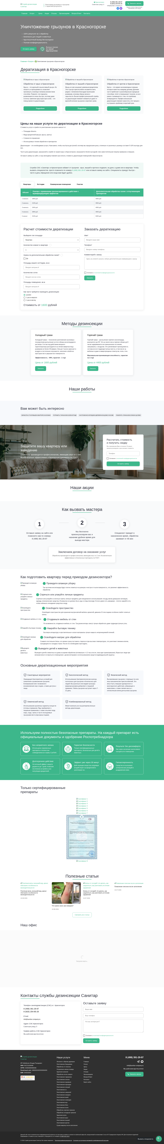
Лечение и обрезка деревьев (66, 1061)
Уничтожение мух (62, 1102)
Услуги (32, 13)
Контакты (87, 13)
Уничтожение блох (62, 1105)
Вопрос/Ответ (76, 13)
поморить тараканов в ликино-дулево (128, 415)
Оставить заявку (28, 49)
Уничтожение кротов (63, 1123)
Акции (47, 13)
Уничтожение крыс (62, 1117)
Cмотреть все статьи (82, 915)
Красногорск (99, 2)
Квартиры (27, 184)
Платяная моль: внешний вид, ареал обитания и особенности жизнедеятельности (33, 892)
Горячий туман (95, 335)
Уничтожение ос (62, 1089)
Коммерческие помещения (60, 184)
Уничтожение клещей (63, 1087)
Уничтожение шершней (64, 1092)
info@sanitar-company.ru (114, 5)
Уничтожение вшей (62, 1097)
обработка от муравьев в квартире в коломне (36, 415)
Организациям (64, 13)
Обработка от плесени (64, 1066)
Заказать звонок (135, 3)
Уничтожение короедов (64, 1084)
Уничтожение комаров (63, 1095)
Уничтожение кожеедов (64, 1100)
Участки (80, 184)
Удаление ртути (61, 1115)
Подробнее (40, 108)
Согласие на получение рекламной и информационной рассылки (90, 1140)
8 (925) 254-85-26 (116, 3)
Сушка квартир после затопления (67, 1125)
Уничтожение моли (62, 1107)
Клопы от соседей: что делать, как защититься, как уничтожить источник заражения (96, 892)
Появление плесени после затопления (128, 886)
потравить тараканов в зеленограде (64, 415)
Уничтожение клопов (63, 1079)
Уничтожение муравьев (64, 1082)
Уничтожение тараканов (64, 1077)
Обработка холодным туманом (66, 1112)
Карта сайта (87, 1082)
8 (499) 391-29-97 (116, 2)
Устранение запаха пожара (65, 1069)
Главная (24, 13)
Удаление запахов (62, 1072)
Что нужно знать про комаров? (62, 906)
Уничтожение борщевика (64, 1064)
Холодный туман (44, 335)
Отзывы (54, 13)
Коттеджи (40, 184)
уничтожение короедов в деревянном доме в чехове (96, 415)
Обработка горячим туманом (66, 1110)
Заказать (90, 278)
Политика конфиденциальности (63, 1140)
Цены (40, 13)
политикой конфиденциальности (104, 272)
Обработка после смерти (64, 1074)
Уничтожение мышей (63, 1120)
